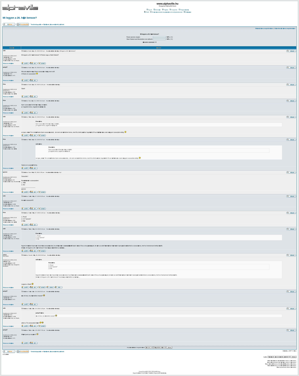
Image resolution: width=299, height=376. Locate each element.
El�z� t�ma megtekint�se (264, 28)
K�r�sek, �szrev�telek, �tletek (53, 24)
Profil (147, 12)
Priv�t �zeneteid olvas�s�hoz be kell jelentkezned (167, 12)
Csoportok (174, 9)
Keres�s (158, 9)
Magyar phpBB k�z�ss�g (160, 373)
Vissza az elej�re (8, 63)
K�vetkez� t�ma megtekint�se (285, 28)
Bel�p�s (188, 12)
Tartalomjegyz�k (36, 24)
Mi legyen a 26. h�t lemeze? (20, 17)
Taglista (166, 9)
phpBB (146, 371)
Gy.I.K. (150, 9)
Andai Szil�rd (145, 373)
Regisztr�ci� (184, 9)
